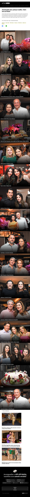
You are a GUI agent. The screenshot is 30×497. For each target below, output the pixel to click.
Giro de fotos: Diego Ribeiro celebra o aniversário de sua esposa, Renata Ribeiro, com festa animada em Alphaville (11, 446)
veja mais (5, 411)
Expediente (15, 487)
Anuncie (15, 488)
